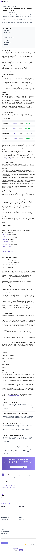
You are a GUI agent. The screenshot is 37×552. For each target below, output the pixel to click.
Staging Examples (22, 517)
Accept (21, 550)
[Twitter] (2, 503)
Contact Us (3, 525)
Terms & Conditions (5, 531)
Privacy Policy (4, 533)
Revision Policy (6, 40)
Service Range (6, 39)
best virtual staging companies (14, 395)
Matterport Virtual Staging (8, 246)
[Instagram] (5, 503)
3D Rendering (5, 253)
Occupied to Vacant (7, 249)
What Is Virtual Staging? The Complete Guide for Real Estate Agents (15, 483)
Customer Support (7, 42)
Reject (16, 550)
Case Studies (22, 511)
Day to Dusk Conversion (7, 237)
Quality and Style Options (9, 37)
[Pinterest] (7, 503)
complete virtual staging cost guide (9, 158)
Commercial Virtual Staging (8, 251)
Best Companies (22, 513)
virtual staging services (15, 59)
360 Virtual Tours (6, 244)
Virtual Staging (6, 234)
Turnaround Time (7, 35)
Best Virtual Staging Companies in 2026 (9, 487)
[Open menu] (35, 1)
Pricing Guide (22, 519)
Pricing (2, 529)
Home (4, 6)
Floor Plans (5, 239)
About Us (3, 527)
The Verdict (6, 44)
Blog (6, 6)
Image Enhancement (7, 236)
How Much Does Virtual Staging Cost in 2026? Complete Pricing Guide (15, 485)
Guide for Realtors (23, 515)
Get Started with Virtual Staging (18, 467)
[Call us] (33, 1)
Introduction (6, 30)
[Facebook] (3, 503)
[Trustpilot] (9, 503)
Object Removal (6, 241)
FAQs (5, 45)
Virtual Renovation (6, 242)
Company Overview (7, 32)
